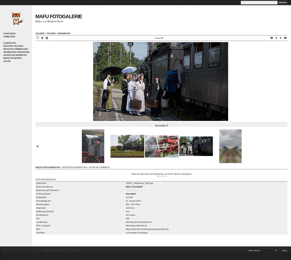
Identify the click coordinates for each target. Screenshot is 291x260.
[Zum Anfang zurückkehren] (271, 39)
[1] (157, 176)
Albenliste (9, 43)
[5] (166, 176)
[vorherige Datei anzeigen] (276, 39)
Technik (51, 33)
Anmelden (9, 37)
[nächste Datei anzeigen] (281, 39)
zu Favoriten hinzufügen (137, 233)
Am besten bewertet (15, 55)
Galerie (40, 33)
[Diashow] (47, 39)
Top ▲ (285, 251)
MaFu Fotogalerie (58, 16)
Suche (7, 61)
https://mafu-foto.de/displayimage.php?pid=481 (147, 229)
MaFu (128, 187)
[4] (164, 176)
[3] (161, 176)
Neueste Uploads (13, 46)
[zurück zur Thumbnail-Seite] (38, 39)
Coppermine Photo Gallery (53, 251)
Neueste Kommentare (15, 49)
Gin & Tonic (75, 251)
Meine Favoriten (12, 58)
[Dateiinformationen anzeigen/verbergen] (42, 39)
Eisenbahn (64, 33)
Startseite (9, 33)
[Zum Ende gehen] (285, 39)
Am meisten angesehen (16, 52)
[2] (159, 176)
